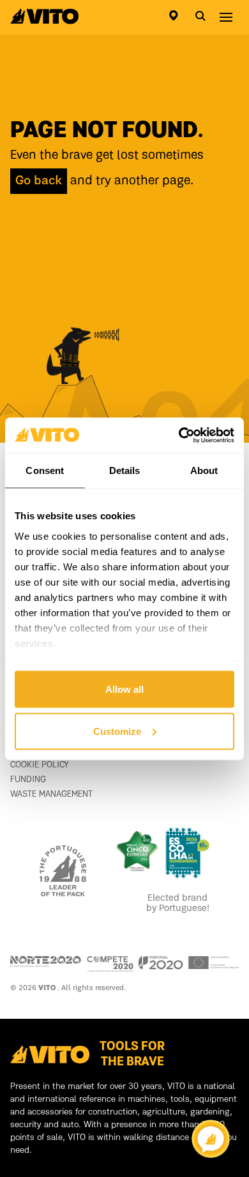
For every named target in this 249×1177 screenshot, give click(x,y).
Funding (28, 779)
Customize (117, 730)
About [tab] (204, 470)
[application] (210, 1138)
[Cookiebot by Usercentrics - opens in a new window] (179, 435)
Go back (38, 181)
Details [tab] (124, 470)
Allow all (124, 689)
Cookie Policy (39, 764)
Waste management (51, 794)
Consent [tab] (45, 470)
